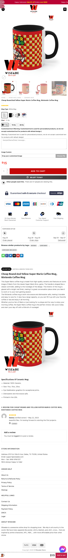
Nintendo (33, 245)
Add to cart (38, 171)
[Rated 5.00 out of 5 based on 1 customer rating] (34, 105)
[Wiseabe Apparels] (34, 9)
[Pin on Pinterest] (18, 255)
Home (3, 97)
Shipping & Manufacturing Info (22, 269)
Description (6, 269)
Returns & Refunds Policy (10, 479)
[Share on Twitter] (10, 255)
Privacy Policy (6, 482)
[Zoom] (4, 77)
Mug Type (4, 109)
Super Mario (43, 245)
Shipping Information (9, 505)
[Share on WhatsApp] (3, 255)
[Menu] (3, 9)
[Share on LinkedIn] (21, 255)
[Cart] (65, 9)
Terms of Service (7, 486)
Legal (3, 516)
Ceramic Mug (29, 97)
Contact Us (5, 501)
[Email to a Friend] (14, 255)
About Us (4, 475)
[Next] (63, 47)
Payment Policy (7, 509)
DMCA (3, 513)
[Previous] (4, 47)
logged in (17, 436)
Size (3, 120)
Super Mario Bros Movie (9, 250)
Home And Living (15, 97)
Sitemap (4, 490)
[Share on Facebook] (7, 255)
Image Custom (6, 152)
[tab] (6, 269)
